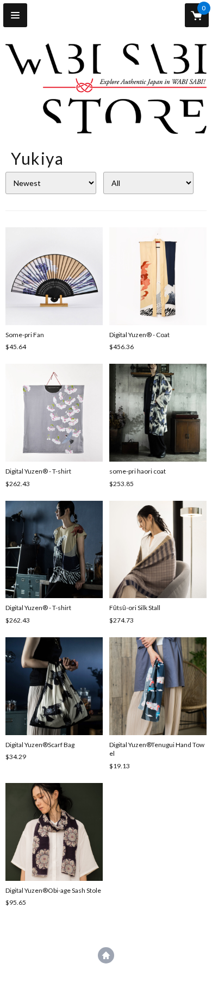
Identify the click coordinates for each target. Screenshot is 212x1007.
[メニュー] (15, 15)
